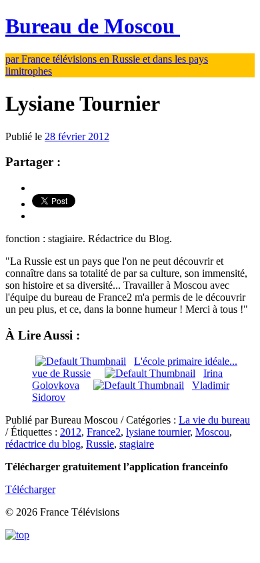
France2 (104, 432)
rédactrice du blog (43, 444)
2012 (70, 432)
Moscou (212, 432)
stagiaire (136, 444)
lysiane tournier (158, 432)
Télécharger (30, 489)
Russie (100, 444)
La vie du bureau (214, 420)
